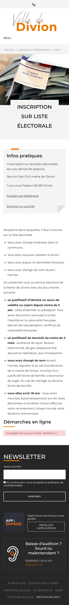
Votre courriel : (13, 466)
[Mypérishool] (34, 4)
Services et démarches (34, 49)
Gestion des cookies (43, 583)
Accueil (9, 49)
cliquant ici (34, 564)
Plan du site (17, 583)
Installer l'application (46, 527)
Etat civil (60, 49)
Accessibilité (43, 590)
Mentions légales (17, 590)
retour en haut (48, 597)
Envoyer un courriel (20, 206)
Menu (7, 38)
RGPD (59, 590)
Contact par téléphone (23, 196)
